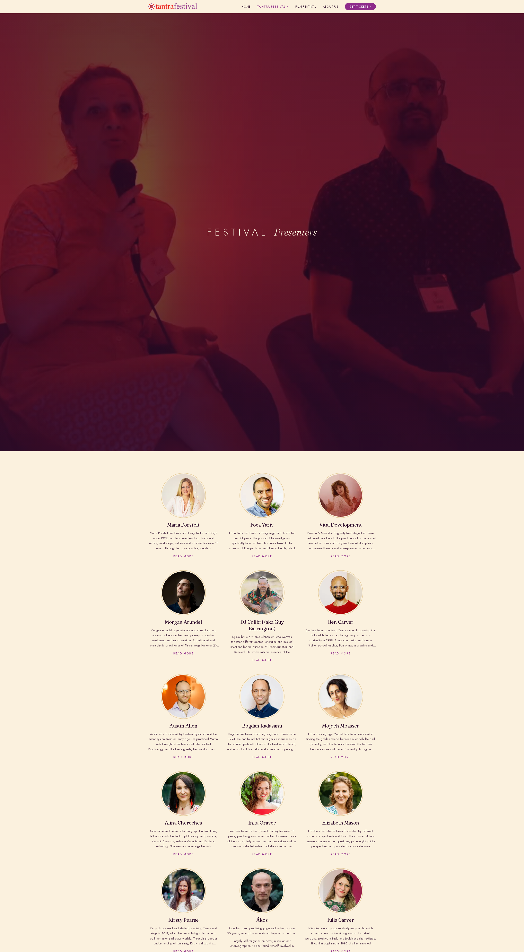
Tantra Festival (271, 7)
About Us (330, 7)
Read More (183, 556)
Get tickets (358, 7)
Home (246, 7)
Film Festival (305, 7)
